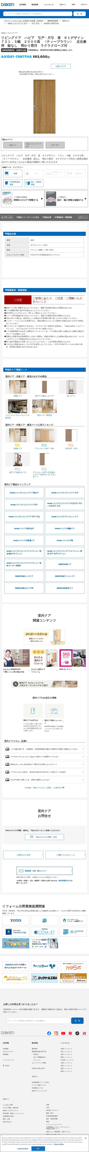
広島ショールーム (66, 1065)
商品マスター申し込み (53, 1134)
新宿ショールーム (66, 1057)
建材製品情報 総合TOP (39, 1051)
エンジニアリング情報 (39, 1063)
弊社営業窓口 (63, 880)
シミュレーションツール (54, 1124)
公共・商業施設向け (39, 1057)
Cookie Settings (22, 1148)
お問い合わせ (7, 1122)
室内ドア (12, 145)
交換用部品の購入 (8, 1116)
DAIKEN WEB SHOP (38, 1068)
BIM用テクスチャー (52, 1110)
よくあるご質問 (8, 1105)
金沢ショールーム (66, 1054)
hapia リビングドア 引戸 (33, 145)
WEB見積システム (37, 1088)
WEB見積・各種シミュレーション (13, 1113)
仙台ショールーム (66, 1051)
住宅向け (36, 1054)
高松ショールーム (66, 1068)
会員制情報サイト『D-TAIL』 (41, 1082)
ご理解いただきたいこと (65, 855)
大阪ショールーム (66, 1063)
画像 (47, 1104)
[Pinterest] (70, 1034)
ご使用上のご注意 (23, 855)
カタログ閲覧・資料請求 (10, 1108)
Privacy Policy (59, 1144)
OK (38, 1148)
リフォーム (36, 1060)
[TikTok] (77, 1034)
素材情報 (34, 1049)
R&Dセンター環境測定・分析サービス (58, 1131)
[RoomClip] (84, 1034)
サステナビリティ (8, 1051)
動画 (47, 1121)
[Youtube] (63, 1034)
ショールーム (65, 1043)
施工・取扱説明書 (52, 1119)
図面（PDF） (50, 1113)
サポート (6, 1099)
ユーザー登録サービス (39, 1085)
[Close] (85, 1138)
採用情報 (5, 1054)
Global (7, 1065)
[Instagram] (56, 1034)
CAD (47, 1107)
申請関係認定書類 (52, 1116)
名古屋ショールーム (67, 1060)
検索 (79, 14)
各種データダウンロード (10, 1110)
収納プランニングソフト (39, 1091)
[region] (44, 1143)
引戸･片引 (55, 145)
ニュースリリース (8, 1060)
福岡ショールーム (66, 1071)
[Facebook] (49, 1034)
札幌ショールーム (66, 1049)
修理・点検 (6, 1119)
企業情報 (5, 1049)
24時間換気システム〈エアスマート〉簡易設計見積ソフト (58, 1128)
